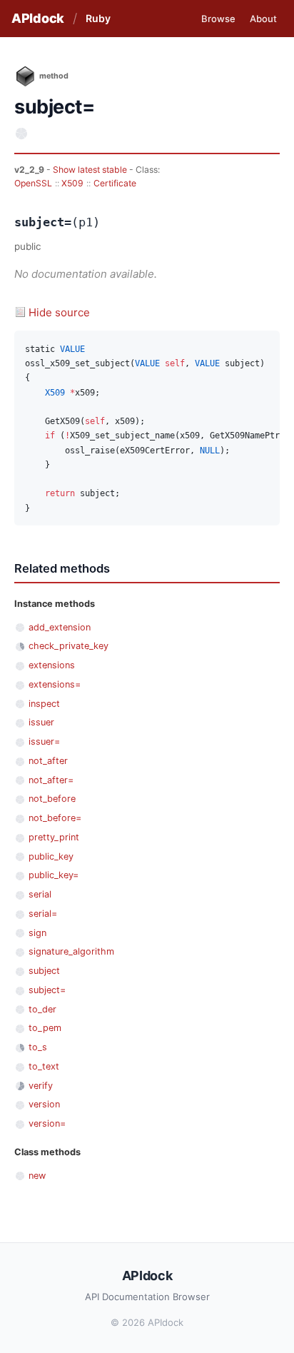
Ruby (98, 18)
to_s (38, 1047)
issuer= (44, 741)
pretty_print (54, 837)
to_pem (45, 1027)
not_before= (55, 818)
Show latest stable (91, 169)
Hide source (59, 312)
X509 (72, 183)
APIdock (37, 18)
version (44, 1104)
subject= (47, 990)
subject (44, 970)
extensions (52, 665)
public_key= (53, 875)
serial (40, 894)
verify (41, 1085)
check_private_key (68, 645)
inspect (44, 703)
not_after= (51, 780)
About (263, 18)
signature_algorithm (71, 951)
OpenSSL (33, 183)
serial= (43, 913)
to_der (42, 1009)
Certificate (114, 183)
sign (37, 932)
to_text (44, 1066)
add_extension (60, 627)
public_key (51, 856)
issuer (41, 722)
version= (47, 1123)
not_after (48, 760)
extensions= (55, 684)
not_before (52, 798)
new (37, 1175)
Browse (218, 18)
